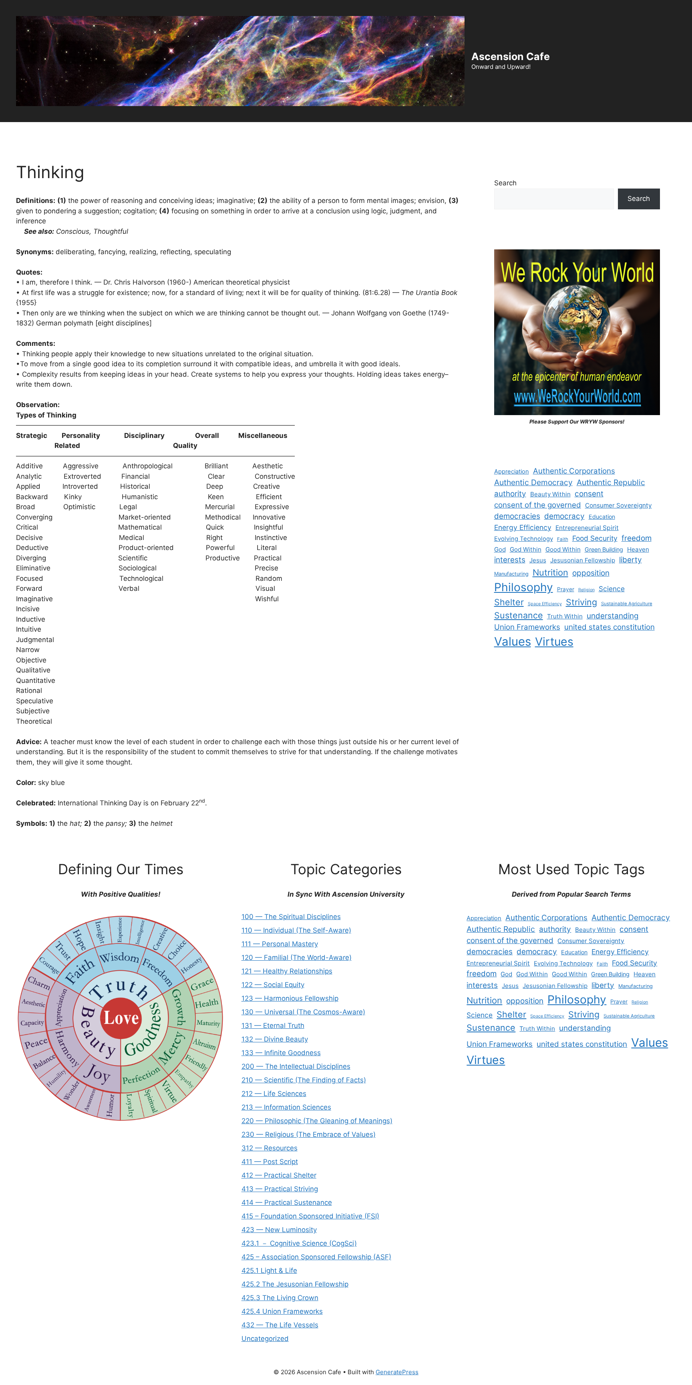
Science (612, 588)
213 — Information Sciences (286, 1107)
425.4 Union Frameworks (282, 1311)
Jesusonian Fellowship (582, 560)
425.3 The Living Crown (279, 1298)
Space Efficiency (545, 603)
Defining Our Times (76, 134)
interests (509, 559)
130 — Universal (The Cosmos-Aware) (303, 1012)
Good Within (563, 549)
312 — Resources (269, 1148)
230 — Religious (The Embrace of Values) (308, 1134)
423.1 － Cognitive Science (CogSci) (299, 1243)
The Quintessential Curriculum (455, 134)
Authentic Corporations (574, 471)
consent (589, 493)
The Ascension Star (543, 134)
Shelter (509, 602)
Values (512, 641)
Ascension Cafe (510, 56)
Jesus (537, 560)
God (500, 549)
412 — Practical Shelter (278, 1175)
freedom (637, 538)
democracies (517, 516)
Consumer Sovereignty (618, 505)
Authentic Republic (611, 482)
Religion (586, 589)
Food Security (595, 538)
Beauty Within (550, 494)
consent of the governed (537, 505)
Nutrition (550, 572)
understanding (613, 615)
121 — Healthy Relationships (286, 971)
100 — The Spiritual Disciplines (291, 917)
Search (505, 183)
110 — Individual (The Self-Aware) (296, 930)
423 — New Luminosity (279, 1230)
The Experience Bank (239, 134)
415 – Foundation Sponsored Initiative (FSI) (310, 1216)
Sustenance (518, 615)
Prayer (565, 589)
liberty (630, 559)
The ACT (20, 134)
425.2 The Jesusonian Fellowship (294, 1284)
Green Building (604, 549)
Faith (562, 539)
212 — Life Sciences (273, 1094)
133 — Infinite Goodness (281, 1053)
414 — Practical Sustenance (286, 1202)
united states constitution (609, 627)
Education (602, 516)
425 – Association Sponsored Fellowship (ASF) (316, 1257)
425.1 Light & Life (269, 1271)
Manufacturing (511, 574)
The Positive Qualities (365, 134)
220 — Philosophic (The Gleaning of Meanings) (316, 1121)
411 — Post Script (269, 1162)
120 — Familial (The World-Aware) (296, 957)
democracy (564, 516)
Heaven (638, 549)
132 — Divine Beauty (274, 1039)
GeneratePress (397, 1372)
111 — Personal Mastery (279, 944)
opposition (591, 573)
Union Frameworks (527, 627)
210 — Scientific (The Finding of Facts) (303, 1080)
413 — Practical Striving (279, 1189)
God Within (525, 549)
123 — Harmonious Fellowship (289, 998)
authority (510, 493)
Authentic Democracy (533, 482)
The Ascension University (156, 134)
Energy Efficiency (522, 527)
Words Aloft (302, 134)
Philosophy (523, 587)
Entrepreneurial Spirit (587, 528)
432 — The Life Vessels (279, 1325)
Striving (581, 602)
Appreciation (511, 471)
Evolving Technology (523, 538)
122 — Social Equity (272, 985)
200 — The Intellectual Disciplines (295, 1066)
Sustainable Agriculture (626, 603)
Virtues (554, 641)
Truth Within (565, 616)
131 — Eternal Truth (272, 1026)
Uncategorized (265, 1339)
